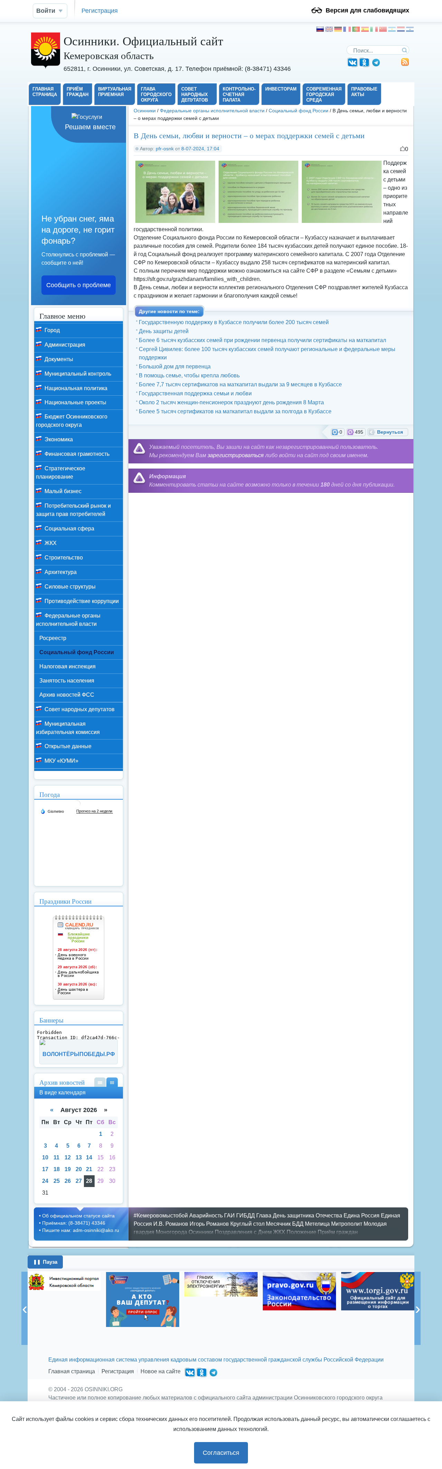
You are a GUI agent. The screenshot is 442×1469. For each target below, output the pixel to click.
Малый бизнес (62, 491)
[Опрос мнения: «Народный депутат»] (142, 1299)
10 (45, 1157)
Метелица (317, 1224)
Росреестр (52, 638)
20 (79, 1169)
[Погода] (52, 811)
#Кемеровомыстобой (161, 1215)
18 (57, 1169)
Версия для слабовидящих (367, 10)
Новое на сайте (161, 1371)
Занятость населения (66, 681)
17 (45, 1169)
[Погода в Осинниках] (77, 806)
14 (89, 1157)
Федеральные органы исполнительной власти (212, 110)
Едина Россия (361, 1215)
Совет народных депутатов (79, 709)
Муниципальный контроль (77, 374)
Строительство (63, 558)
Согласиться (221, 1452)
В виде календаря (112, 1082)
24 (45, 1181)
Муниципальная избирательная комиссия (68, 728)
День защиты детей (164, 331)
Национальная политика (75, 388)
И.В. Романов (170, 1224)
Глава (263, 1215)
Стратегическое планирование (60, 472)
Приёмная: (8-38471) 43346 (73, 1223)
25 (57, 1181)
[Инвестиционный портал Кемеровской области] (64, 1281)
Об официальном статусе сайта (78, 1215)
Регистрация (99, 10)
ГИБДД (245, 1215)
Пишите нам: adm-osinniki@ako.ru (80, 1230)
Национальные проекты (74, 402)
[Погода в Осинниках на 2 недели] (94, 811)
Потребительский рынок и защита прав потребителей (73, 510)
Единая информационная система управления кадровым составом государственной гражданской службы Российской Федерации (216, 1360)
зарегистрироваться (236, 455)
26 (68, 1181)
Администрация (64, 345)
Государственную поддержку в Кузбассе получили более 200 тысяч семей (234, 322)
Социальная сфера (68, 528)
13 (79, 1157)
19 (68, 1169)
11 (56, 1157)
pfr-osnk (165, 148)
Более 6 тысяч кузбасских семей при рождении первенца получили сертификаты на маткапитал (262, 340)
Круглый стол (247, 1224)
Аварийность (206, 1215)
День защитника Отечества (307, 1215)
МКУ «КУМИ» (60, 761)
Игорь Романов (209, 1224)
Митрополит (346, 1224)
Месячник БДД (285, 1224)
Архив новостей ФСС (66, 695)
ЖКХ (50, 543)
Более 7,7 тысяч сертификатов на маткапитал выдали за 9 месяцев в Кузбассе (240, 384)
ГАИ (229, 1215)
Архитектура (60, 572)
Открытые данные (67, 746)
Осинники (145, 110)
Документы (58, 359)
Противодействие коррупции (81, 601)
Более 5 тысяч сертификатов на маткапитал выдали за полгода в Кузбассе (235, 411)
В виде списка (100, 1082)
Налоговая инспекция (67, 666)
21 (89, 1169)
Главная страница (71, 1371)
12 (68, 1157)
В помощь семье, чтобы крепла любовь (189, 375)
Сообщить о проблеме (78, 285)
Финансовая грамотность (76, 454)
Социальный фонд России (298, 110)
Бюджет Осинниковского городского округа (71, 421)
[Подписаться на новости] (405, 64)
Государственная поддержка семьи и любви (195, 393)
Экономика (58, 439)
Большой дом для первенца (175, 366)
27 (79, 1181)
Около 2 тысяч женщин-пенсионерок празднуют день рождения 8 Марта (231, 402)
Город (51, 330)
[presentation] (24, 1308)
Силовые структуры (69, 587)
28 (89, 1181)
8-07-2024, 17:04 (200, 148)
